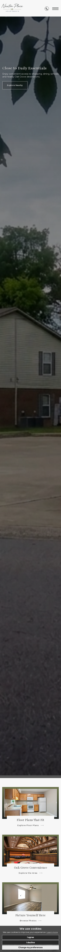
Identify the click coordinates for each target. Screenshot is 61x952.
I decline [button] (30, 942)
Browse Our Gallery (15, 85)
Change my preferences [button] (30, 947)
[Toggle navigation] (55, 8)
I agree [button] (30, 937)
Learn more (52, 932)
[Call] (47, 9)
